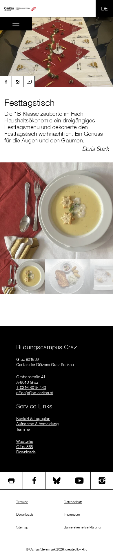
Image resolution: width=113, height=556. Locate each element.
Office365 (24, 446)
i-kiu (84, 549)
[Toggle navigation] (16, 23)
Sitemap (22, 527)
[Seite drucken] (11, 480)
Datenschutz (73, 502)
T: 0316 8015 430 (31, 387)
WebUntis (24, 441)
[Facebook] (6, 81)
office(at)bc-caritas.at (34, 392)
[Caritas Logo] (20, 8)
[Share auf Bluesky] (56, 480)
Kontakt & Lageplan (33, 418)
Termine (23, 429)
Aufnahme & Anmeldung (37, 423)
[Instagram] (17, 81)
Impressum (72, 514)
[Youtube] (29, 81)
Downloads (26, 451)
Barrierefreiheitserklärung (82, 527)
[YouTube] (79, 480)
